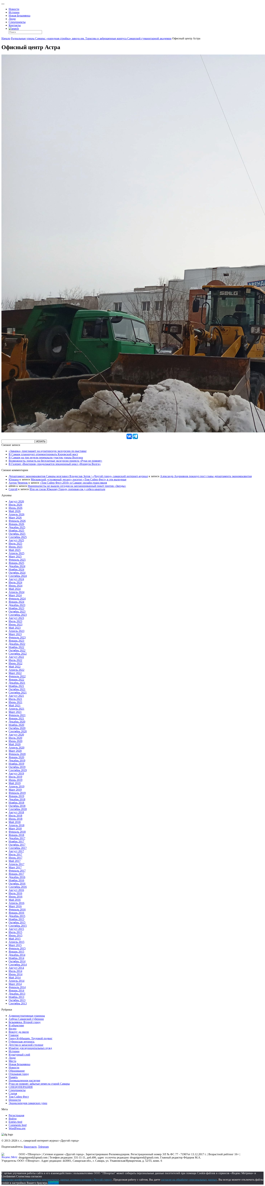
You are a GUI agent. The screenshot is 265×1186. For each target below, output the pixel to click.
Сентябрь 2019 (18, 770)
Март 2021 (15, 711)
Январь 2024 (16, 601)
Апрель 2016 (16, 903)
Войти (13, 1118)
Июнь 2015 (15, 935)
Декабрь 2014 (17, 954)
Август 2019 (16, 773)
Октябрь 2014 (17, 961)
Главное (14, 1035)
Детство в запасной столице (26, 1044)
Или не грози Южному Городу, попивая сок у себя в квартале (67, 489)
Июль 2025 (15, 543)
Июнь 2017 (15, 857)
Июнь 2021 (15, 702)
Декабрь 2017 (17, 838)
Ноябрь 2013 (16, 997)
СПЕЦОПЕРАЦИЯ (21, 1086)
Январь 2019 (16, 796)
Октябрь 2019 (17, 767)
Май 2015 (15, 938)
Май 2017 (15, 860)
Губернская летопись (21, 1041)
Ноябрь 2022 (16, 647)
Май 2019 (15, 783)
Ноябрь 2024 (16, 569)
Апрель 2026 (16, 514)
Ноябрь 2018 (16, 802)
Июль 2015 (15, 932)
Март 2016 (15, 906)
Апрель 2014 (16, 980)
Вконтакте (30, 1146)
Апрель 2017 (16, 864)
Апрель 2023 (16, 630)
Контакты (15, 25)
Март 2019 (15, 789)
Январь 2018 (16, 835)
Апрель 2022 (16, 669)
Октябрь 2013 (17, 1000)
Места (12, 1061)
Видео (12, 1028)
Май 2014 (15, 977)
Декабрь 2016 (17, 877)
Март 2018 (15, 828)
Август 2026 (16, 501)
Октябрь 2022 (17, 650)
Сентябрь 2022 (18, 653)
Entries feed (15, 1121)
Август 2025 (16, 540)
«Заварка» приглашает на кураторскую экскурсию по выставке (48, 451)
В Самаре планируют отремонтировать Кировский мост (43, 454)
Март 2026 (15, 517)
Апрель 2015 (16, 941)
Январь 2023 (16, 640)
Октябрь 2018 (17, 805)
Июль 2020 (15, 737)
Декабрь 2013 (17, 993)
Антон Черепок (18, 482)
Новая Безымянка (19, 15)
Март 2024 (15, 595)
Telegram (43, 1146)
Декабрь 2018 (17, 799)
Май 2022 (15, 666)
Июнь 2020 (15, 741)
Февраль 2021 (17, 715)
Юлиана (14, 479)
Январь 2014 (16, 990)
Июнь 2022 (15, 663)
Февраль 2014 (17, 987)
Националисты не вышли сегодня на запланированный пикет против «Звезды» (77, 485)
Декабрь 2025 (17, 527)
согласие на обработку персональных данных (189, 1179)
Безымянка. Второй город (24, 1022)
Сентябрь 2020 (18, 731)
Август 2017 (16, 851)
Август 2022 (16, 656)
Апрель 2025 (16, 553)
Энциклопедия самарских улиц (28, 1103)
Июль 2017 (15, 854)
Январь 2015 (16, 951)
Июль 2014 (15, 971)
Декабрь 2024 (17, 566)
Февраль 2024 (17, 598)
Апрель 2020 (16, 747)
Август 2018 (16, 812)
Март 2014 (15, 984)
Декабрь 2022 (17, 643)
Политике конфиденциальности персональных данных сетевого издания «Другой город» (56, 1179)
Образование (17, 1070)
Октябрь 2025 (17, 533)
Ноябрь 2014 (16, 958)
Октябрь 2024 (17, 572)
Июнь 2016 (15, 896)
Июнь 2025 (15, 546)
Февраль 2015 (17, 948)
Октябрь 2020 (17, 728)
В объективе (16, 1025)
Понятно (53, 1182)
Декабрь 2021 (17, 682)
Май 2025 (15, 550)
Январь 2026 (16, 524)
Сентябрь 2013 (18, 1003)
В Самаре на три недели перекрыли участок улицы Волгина (46, 457)
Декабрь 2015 (17, 916)
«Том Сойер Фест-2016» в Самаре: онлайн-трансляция (73, 482)
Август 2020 (16, 734)
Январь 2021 (16, 718)
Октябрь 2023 (17, 611)
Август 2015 (16, 928)
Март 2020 (15, 750)
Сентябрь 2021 (18, 692)
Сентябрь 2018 (18, 809)
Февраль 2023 (17, 637)
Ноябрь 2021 (16, 686)
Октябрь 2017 (17, 844)
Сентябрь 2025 (18, 537)
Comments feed (17, 1125)
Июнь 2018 (15, 818)
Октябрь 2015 (17, 922)
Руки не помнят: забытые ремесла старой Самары (39, 1083)
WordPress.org (17, 1128)
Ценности (15, 1099)
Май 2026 (15, 511)
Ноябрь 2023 (16, 608)
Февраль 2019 (17, 792)
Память (13, 1077)
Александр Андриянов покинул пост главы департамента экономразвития (206, 476)
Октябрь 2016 (17, 883)
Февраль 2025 (17, 559)
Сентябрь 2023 (18, 614)
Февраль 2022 (17, 676)
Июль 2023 (15, 621)
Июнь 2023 (15, 624)
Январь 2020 (16, 757)
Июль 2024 (15, 582)
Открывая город (19, 1074)
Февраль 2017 (17, 870)
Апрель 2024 (16, 592)
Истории (14, 12)
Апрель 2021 (16, 708)
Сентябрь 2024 (18, 575)
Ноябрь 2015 (16, 919)
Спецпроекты (17, 22)
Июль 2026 (15, 504)
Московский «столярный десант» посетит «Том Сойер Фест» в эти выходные (78, 479)
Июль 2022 (15, 660)
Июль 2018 (15, 815)
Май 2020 (15, 744)
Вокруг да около (19, 1031)
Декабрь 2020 (17, 721)
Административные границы (27, 1015)
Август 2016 (16, 890)
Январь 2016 (16, 912)
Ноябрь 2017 (16, 841)
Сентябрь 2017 (18, 848)
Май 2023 (15, 627)
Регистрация (16, 1115)
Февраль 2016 (17, 909)
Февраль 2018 (17, 831)
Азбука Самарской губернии (26, 1018)
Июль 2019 (15, 776)
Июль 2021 (15, 699)
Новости (14, 9)
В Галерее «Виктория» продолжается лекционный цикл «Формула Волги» (55, 464)
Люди (12, 18)
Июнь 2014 (15, 974)
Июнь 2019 (15, 779)
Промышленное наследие (24, 1080)
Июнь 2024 (15, 585)
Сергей (13, 489)
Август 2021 (16, 695)
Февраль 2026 (17, 520)
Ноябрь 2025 (16, 530)
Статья (13, 1093)
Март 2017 (15, 867)
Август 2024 (16, 579)
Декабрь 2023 (17, 605)
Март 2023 (15, 634)
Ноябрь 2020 (16, 724)
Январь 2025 (16, 562)
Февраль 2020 (17, 754)
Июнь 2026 (15, 507)
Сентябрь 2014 (18, 964)
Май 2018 (15, 822)
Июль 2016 (15, 893)
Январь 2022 (16, 679)
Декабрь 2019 (17, 760)
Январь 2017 (16, 873)
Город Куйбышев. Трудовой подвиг (30, 1038)
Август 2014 (16, 967)
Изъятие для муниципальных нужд (30, 1048)
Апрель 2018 (16, 825)
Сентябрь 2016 (18, 886)
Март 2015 (15, 945)
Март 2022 (15, 673)
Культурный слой (19, 1054)
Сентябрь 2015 (18, 925)
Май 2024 (15, 588)
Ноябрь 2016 (16, 880)
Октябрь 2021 (17, 689)
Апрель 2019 (16, 786)
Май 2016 (15, 899)
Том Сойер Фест (19, 1096)
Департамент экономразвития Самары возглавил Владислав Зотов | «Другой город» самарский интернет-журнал (78, 476)
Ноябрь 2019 (16, 763)
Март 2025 (15, 556)
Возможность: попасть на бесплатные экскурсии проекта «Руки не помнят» (55, 460)
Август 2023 (16, 618)
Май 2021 (15, 705)
